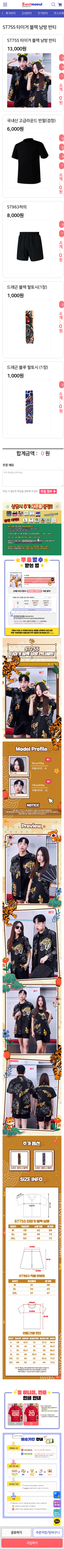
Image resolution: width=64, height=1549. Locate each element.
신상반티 (27, 13)
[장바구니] (60, 4)
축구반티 (11, 13)
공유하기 (16, 1532)
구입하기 (32, 1543)
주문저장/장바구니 (48, 1532)
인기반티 (43, 13)
